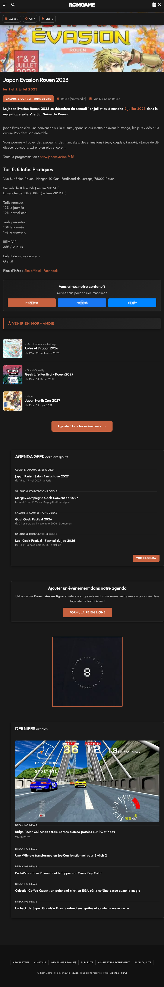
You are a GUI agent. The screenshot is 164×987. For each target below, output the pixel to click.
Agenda (114, 973)
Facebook (51, 270)
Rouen (65, 99)
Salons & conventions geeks (28, 98)
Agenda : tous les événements (82, 426)
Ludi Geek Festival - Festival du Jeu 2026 (45, 540)
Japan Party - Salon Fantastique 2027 (42, 476)
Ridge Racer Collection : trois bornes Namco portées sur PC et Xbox (65, 831)
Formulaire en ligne (87, 612)
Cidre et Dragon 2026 (41, 348)
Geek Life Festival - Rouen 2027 (49, 374)
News (124, 973)
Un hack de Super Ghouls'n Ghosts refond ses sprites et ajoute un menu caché (72, 908)
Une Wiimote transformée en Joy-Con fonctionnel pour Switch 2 (61, 855)
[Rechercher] (13, 4)
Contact (40, 962)
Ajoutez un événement (114, 962)
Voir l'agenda (146, 558)
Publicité (87, 962)
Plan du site (143, 962)
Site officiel (32, 270)
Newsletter (21, 962)
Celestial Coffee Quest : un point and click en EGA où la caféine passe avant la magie (77, 890)
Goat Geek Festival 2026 (33, 519)
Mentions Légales (63, 962)
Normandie (78, 99)
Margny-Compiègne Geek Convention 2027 (46, 498)
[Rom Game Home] (82, 5)
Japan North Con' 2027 (42, 400)
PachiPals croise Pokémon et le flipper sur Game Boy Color (58, 873)
